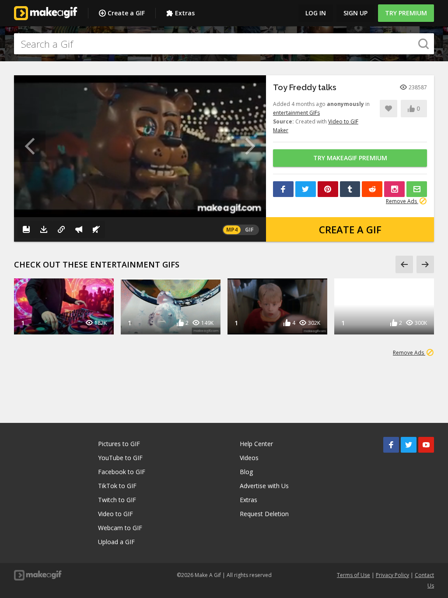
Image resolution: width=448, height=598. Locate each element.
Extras (185, 13)
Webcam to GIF (120, 528)
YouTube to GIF (120, 458)
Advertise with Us (264, 486)
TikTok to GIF (117, 486)
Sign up (355, 13)
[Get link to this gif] (61, 229)
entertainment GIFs (296, 112)
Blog (246, 472)
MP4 (232, 229)
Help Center (256, 444)
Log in (315, 13)
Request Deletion (264, 514)
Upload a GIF (116, 542)
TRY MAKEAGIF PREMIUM (350, 158)
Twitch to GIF (117, 500)
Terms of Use (353, 575)
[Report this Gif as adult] (79, 229)
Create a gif (350, 229)
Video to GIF (115, 514)
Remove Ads (402, 201)
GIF (249, 229)
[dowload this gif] (43, 229)
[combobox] (224, 43)
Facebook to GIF (121, 472)
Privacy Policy (392, 575)
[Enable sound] (96, 229)
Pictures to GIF (119, 444)
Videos (249, 458)
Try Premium (406, 13)
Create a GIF (126, 13)
